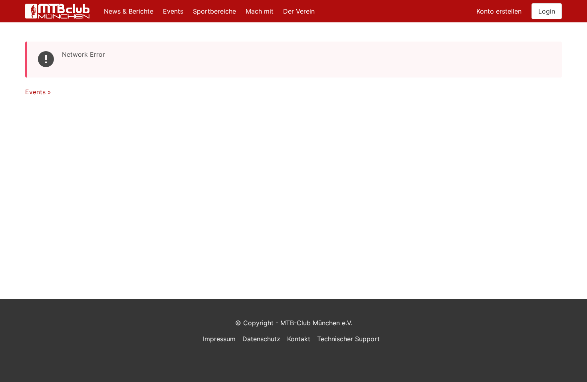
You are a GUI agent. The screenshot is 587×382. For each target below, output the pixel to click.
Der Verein (299, 11)
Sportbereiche (214, 11)
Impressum (219, 339)
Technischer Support (348, 339)
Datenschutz (261, 339)
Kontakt (298, 339)
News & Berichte (128, 11)
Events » (38, 92)
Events (173, 11)
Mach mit (260, 11)
